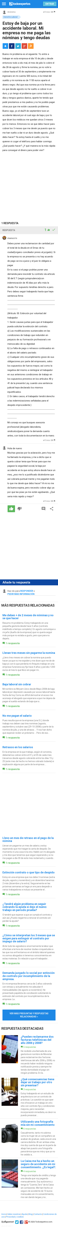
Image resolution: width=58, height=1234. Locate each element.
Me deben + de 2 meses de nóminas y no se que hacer (28, 617)
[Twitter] (16, 1221)
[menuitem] (12, 46)
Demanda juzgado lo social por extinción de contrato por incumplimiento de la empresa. (28, 976)
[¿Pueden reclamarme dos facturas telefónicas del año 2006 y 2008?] (29, 1055)
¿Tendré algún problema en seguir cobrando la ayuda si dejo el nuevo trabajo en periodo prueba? (24, 907)
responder (26, 591)
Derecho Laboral (10, 17)
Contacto (38, 1214)
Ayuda (24, 1214)
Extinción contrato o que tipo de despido (28, 872)
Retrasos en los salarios (17, 747)
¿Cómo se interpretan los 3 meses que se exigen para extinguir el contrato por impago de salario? (28, 938)
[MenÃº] (3, 4)
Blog (30, 1214)
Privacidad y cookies (15, 1217)
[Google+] (26, 1221)
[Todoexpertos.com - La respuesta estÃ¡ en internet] (20, 3)
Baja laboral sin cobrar (16, 684)
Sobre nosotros (13, 1214)
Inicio (3, 1214)
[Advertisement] (29, 183)
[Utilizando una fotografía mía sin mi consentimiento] (29, 1138)
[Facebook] (21, 1221)
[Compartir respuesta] (51, 508)
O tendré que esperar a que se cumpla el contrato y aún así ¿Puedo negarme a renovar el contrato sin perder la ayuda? (27, 917)
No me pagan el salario (17, 715)
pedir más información (20, 594)
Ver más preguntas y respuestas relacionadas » (29, 1015)
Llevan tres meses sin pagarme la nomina (28, 652)
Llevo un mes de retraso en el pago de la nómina (28, 839)
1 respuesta (13, 643)
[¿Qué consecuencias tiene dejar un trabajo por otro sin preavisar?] (29, 1097)
